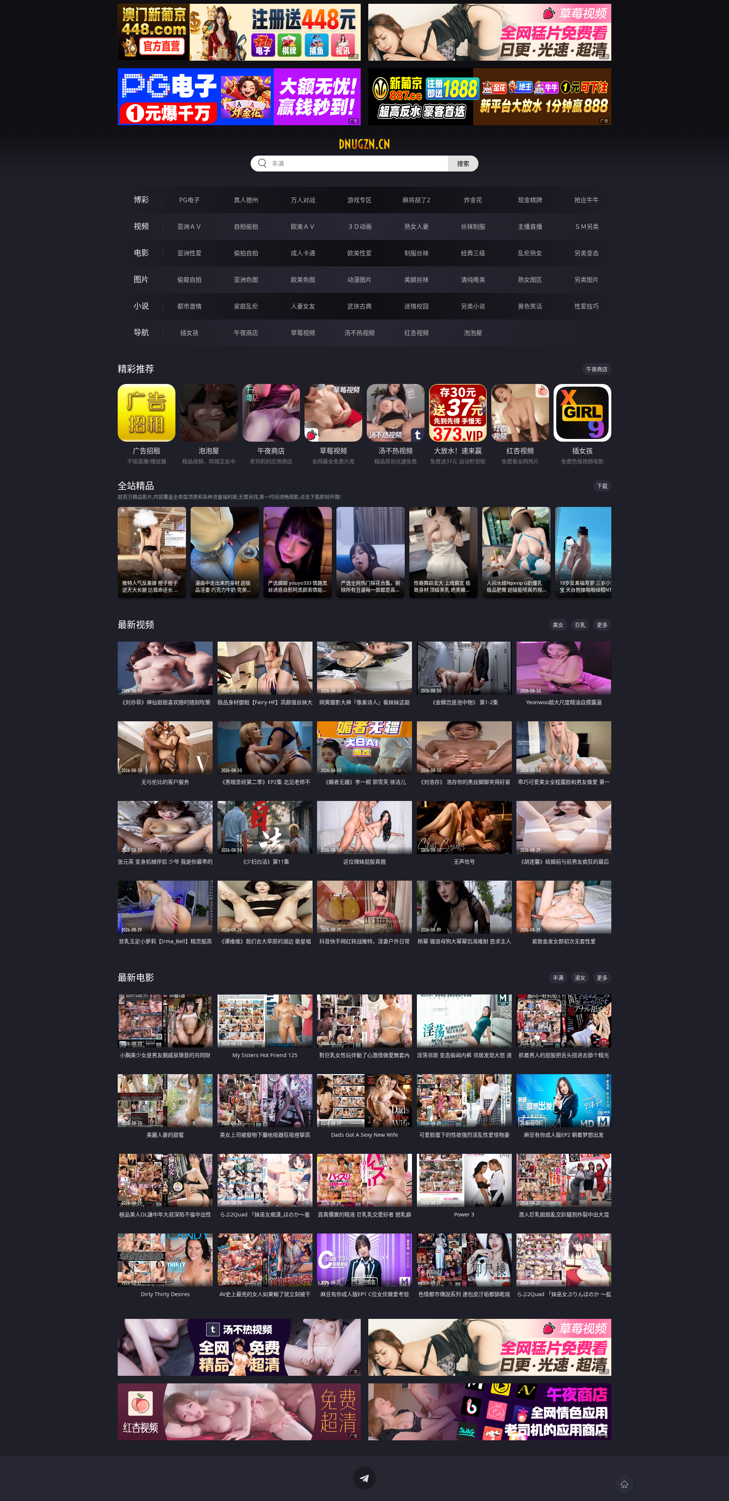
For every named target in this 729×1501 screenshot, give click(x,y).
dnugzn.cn (364, 144)
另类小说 (473, 306)
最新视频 (136, 624)
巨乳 (580, 624)
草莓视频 (303, 333)
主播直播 (530, 226)
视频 (141, 226)
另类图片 (586, 279)
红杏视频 (416, 333)
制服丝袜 (416, 253)
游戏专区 (359, 200)
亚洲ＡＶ (189, 226)
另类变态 (586, 253)
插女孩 (189, 333)
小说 (141, 306)
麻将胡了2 (416, 200)
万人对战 (303, 200)
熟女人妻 (416, 226)
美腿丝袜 (416, 279)
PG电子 (189, 200)
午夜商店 (246, 333)
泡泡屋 (473, 333)
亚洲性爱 (189, 253)
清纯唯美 (473, 279)
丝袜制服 (473, 226)
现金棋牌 (530, 200)
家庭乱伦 (246, 306)
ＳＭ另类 (586, 226)
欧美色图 (303, 279)
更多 (602, 624)
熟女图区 (530, 279)
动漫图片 (359, 279)
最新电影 (136, 977)
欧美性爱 (359, 253)
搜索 (463, 163)
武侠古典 (359, 306)
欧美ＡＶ (303, 226)
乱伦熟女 (530, 253)
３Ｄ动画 (359, 226)
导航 (141, 332)
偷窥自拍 (189, 279)
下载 (602, 485)
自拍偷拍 (246, 226)
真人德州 (246, 200)
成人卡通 (303, 253)
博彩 (141, 200)
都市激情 (189, 306)
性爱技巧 (586, 306)
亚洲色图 (246, 279)
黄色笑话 (530, 306)
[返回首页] (624, 1484)
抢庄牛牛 (586, 200)
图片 (141, 279)
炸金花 (473, 200)
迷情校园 (416, 306)
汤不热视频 (359, 333)
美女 (558, 624)
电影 (141, 253)
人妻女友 (303, 306)
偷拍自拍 (246, 253)
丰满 (558, 977)
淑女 (580, 977)
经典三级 (473, 253)
